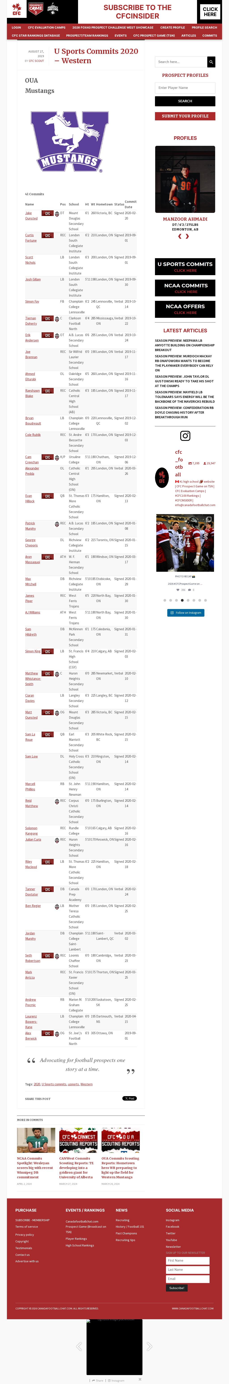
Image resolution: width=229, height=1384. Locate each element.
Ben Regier (33, 906)
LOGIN (16, 27)
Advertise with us (27, 1261)
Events (121, 35)
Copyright (22, 1241)
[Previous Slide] (79, 1344)
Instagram (172, 1220)
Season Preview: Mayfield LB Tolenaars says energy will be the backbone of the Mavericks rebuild (185, 397)
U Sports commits (54, 1084)
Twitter (171, 1233)
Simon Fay (32, 301)
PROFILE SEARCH (204, 27)
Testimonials (23, 1248)
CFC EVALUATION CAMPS (47, 27)
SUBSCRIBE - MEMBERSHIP (32, 1220)
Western (87, 1084)
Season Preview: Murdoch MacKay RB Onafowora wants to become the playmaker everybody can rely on (184, 363)
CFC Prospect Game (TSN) (154, 35)
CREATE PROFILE (172, 27)
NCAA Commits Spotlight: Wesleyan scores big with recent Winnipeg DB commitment (35, 1167)
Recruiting (122, 1220)
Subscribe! (176, 1288)
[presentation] (180, 235)
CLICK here (210, 11)
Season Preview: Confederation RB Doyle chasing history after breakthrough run (184, 412)
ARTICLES (188, 35)
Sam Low (31, 756)
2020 (37, 1084)
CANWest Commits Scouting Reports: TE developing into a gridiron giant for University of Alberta (76, 1167)
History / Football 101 (130, 1227)
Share (99, 1380)
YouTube (171, 1240)
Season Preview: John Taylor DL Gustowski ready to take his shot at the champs (184, 381)
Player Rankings (76, 1239)
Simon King (33, 651)
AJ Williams (32, 612)
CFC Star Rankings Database (36, 35)
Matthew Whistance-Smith (33, 678)
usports (73, 1084)
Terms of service (26, 1227)
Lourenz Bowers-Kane (31, 1021)
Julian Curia (33, 839)
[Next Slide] (150, 1344)
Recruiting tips (125, 1240)
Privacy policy (24, 1235)
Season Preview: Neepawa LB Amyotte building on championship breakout (185, 345)
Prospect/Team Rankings (87, 35)
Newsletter (173, 1247)
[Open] (185, 543)
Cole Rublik (33, 435)
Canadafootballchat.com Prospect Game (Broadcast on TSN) (86, 1226)
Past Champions (126, 1233)
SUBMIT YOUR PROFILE (185, 116)
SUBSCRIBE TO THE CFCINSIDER (138, 11)
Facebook (172, 1227)
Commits (209, 35)
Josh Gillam (33, 279)
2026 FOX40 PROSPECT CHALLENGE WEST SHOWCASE (112, 27)
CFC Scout (36, 61)
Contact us (22, 1255)
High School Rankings (80, 1245)
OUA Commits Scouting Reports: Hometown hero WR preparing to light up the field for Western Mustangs (120, 1167)
